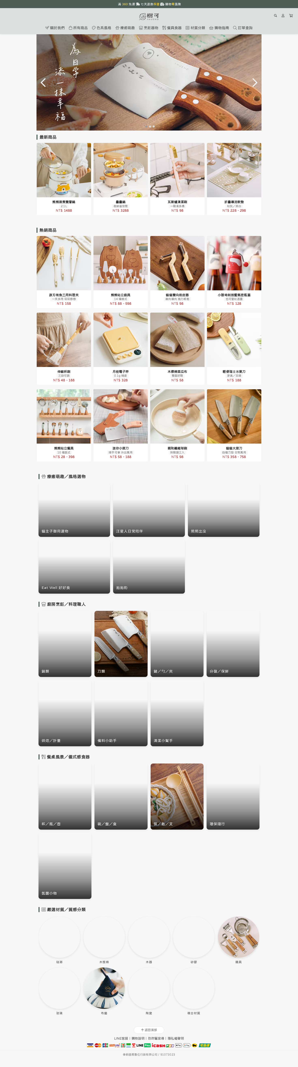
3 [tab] (152, 126)
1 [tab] (145, 126)
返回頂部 (151, 1030)
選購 (66, 192)
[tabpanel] (149, 82)
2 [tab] (149, 126)
